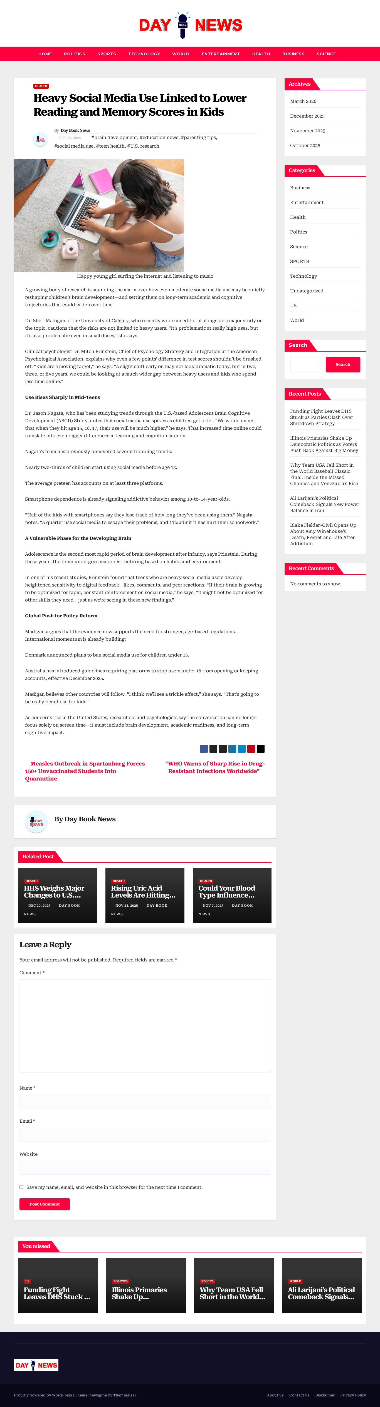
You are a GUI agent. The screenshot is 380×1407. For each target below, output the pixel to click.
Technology (144, 53)
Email (27, 1121)
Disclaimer (325, 1395)
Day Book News (75, 130)
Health (261, 53)
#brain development (114, 137)
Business (293, 53)
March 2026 (303, 101)
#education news (159, 137)
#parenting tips (198, 137)
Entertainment (221, 53)
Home (45, 53)
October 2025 (305, 145)
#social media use (73, 146)
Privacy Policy (353, 1395)
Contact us (299, 1395)
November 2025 (307, 130)
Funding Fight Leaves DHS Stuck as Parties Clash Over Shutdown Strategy (321, 417)
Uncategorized (307, 291)
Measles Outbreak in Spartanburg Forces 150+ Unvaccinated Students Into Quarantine (85, 771)
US (293, 305)
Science (326, 53)
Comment (32, 972)
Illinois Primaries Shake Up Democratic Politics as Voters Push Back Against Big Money (324, 444)
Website (28, 1154)
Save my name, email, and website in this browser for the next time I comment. (114, 1187)
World (181, 53)
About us (275, 1395)
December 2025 (307, 116)
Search (298, 345)
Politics (74, 53)
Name (27, 1088)
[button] (362, 53)
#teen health (110, 146)
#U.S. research (143, 146)
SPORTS (106, 53)
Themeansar (124, 1395)
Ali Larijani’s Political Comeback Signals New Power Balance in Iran (324, 504)
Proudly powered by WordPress (43, 1395)
